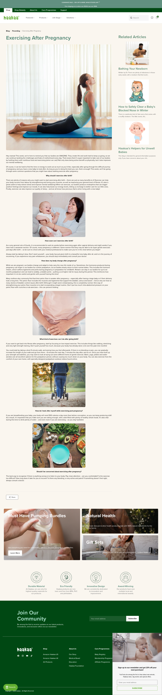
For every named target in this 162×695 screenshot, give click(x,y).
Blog (8, 31)
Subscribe (132, 618)
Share (13, 497)
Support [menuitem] (64, 10)
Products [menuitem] (42, 17)
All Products (47, 662)
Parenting (16, 31)
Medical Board (74, 658)
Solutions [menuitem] (70, 17)
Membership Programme (104, 658)
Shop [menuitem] (8, 10)
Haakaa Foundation (76, 666)
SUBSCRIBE (137, 688)
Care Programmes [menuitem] (49, 10)
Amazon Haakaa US (50, 654)
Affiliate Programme (102, 662)
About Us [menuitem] (33, 10)
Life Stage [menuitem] (56, 17)
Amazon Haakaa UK (50, 658)
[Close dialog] (160, 635)
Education (73, 662)
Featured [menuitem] (29, 17)
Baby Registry (100, 654)
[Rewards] (10, 687)
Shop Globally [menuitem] (20, 10)
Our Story (72, 654)
